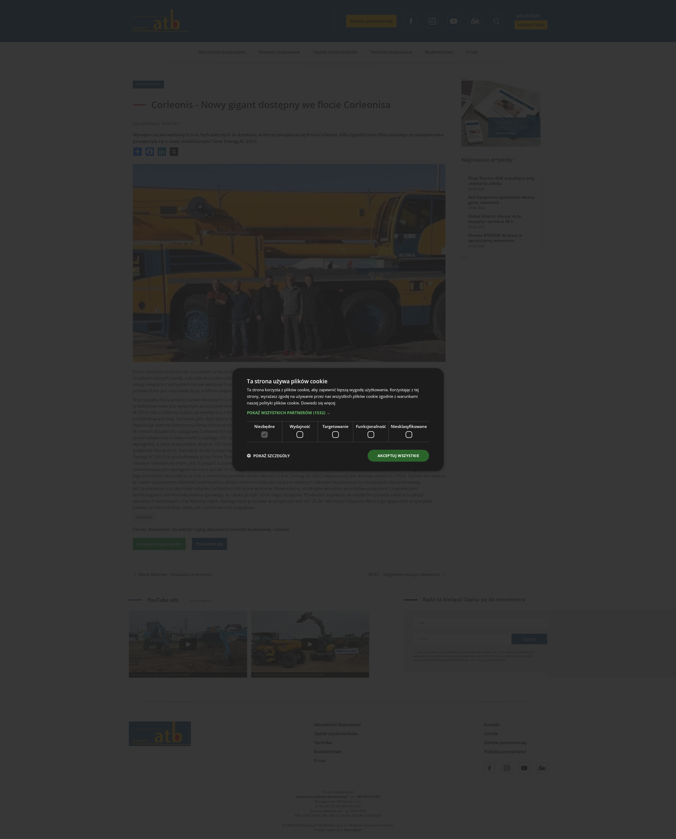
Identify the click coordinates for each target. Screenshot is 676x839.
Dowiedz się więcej (318, 402)
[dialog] (338, 419)
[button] (338, 412)
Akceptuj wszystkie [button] (398, 455)
